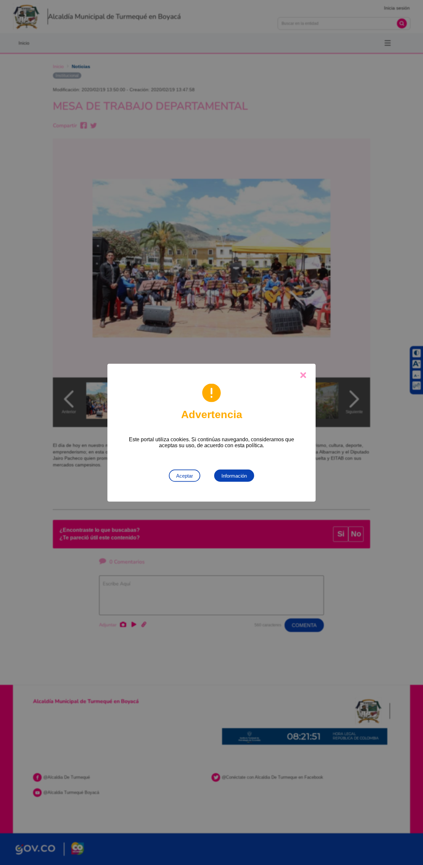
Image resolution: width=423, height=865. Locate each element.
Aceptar (184, 475)
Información (234, 475)
